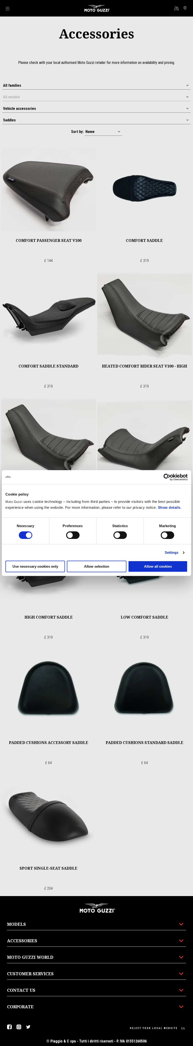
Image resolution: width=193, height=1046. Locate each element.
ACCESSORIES (22, 940)
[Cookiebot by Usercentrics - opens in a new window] (167, 477)
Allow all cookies (158, 566)
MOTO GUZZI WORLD (30, 957)
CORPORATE (20, 1006)
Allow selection (96, 566)
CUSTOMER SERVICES (30, 973)
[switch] (73, 535)
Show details (169, 507)
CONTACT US (21, 990)
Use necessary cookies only (35, 566)
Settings (172, 552)
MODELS (16, 924)
